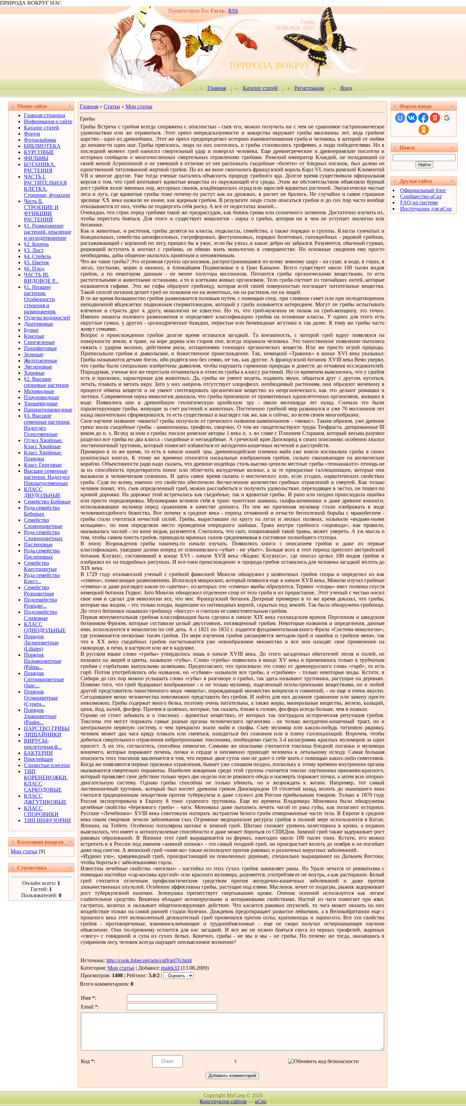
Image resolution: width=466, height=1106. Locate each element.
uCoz (260, 1101)
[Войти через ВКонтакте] (412, 118)
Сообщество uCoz (421, 196)
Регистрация (309, 88)
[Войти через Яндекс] (435, 118)
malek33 (170, 968)
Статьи (112, 106)
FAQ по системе (419, 202)
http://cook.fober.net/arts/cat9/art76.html (149, 960)
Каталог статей (260, 88)
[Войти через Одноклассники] (424, 130)
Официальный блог (423, 190)
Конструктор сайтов (223, 1101)
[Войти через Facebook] (423, 118)
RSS (233, 11)
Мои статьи (24, 851)
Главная (216, 88)
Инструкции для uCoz (426, 209)
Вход (346, 88)
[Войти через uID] (400, 118)
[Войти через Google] (446, 117)
